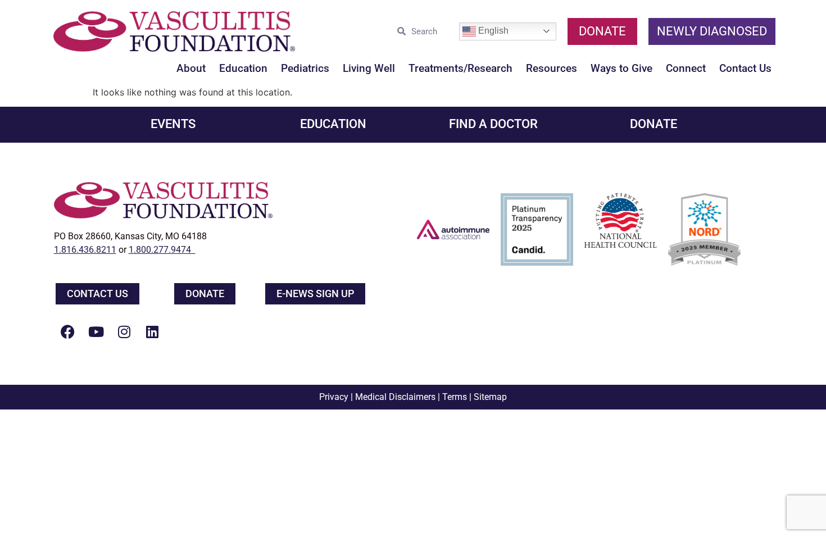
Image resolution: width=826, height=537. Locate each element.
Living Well (369, 68)
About (191, 68)
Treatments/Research (460, 68)
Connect (686, 68)
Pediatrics (305, 68)
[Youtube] (96, 331)
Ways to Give (621, 68)
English (492, 30)
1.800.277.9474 (162, 249)
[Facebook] (68, 331)
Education (243, 68)
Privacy (333, 397)
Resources (551, 68)
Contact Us (745, 68)
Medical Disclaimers (395, 397)
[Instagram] (124, 331)
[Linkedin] (152, 331)
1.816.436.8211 (85, 249)
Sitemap (490, 397)
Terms (454, 397)
